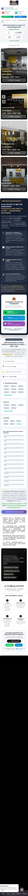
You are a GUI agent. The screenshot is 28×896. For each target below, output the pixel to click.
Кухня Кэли (6, 180)
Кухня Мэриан (7, 71)
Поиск (13, 893)
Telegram (18, 645)
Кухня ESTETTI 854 (8, 144)
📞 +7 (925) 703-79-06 (14, 641)
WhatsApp (9, 645)
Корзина (19, 893)
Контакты (25, 893)
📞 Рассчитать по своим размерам (14, 512)
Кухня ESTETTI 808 (8, 107)
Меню (8, 893)
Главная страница (6, 20)
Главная (3, 893)
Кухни (14, 20)
